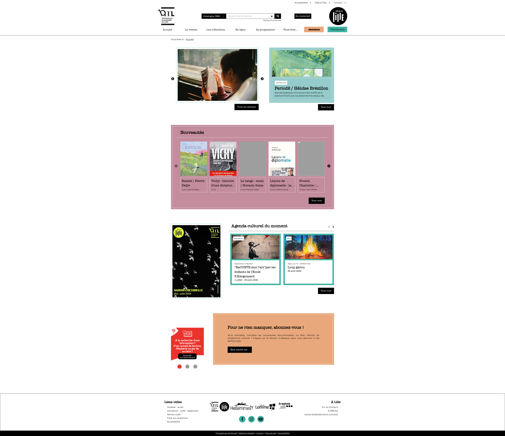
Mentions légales (246, 433)
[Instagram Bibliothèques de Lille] (251, 419)
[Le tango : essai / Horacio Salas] (252, 167)
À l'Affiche (333, 411)
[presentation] (176, 166)
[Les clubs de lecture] (217, 74)
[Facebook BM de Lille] (242, 419)
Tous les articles (246, 107)
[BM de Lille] (338, 16)
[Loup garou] (308, 259)
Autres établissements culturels (321, 414)
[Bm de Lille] (166, 16)
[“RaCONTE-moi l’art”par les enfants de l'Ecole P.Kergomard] (255, 259)
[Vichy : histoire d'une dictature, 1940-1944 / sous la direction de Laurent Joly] (223, 167)
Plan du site (270, 433)
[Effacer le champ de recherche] (271, 16)
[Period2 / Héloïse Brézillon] (301, 75)
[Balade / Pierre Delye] (193, 167)
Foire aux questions (177, 418)
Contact (260, 433)
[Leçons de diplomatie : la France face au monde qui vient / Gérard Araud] (282, 167)
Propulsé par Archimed (226, 433)
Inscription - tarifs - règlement (182, 411)
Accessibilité (283, 433)
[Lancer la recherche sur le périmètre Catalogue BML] (277, 16)
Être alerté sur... (239, 349)
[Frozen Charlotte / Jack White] (311, 167)
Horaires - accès (175, 407)
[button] (191, 30)
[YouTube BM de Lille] (260, 419)
